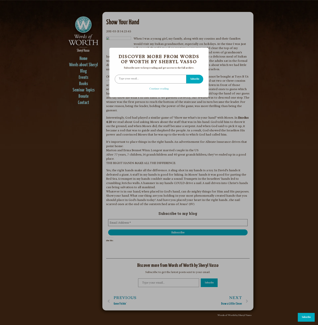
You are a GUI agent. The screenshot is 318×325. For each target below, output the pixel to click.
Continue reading (159, 89)
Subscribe (194, 79)
